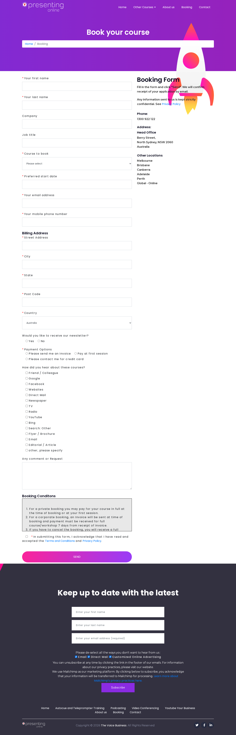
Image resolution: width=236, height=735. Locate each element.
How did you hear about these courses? (53, 367)
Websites (36, 390)
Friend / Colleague (43, 373)
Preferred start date (40, 176)
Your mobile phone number (46, 214)
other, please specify (46, 450)
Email (33, 439)
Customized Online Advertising (136, 657)
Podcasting (118, 708)
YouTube (35, 417)
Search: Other (40, 428)
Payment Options (38, 349)
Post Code (32, 294)
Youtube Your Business (180, 708)
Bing (32, 423)
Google (34, 378)
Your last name (36, 97)
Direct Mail (37, 395)
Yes (31, 341)
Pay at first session (93, 354)
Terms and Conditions (60, 541)
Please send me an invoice (50, 354)
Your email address (39, 195)
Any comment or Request (42, 459)
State (28, 275)
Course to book (36, 154)
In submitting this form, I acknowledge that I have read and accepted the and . (75, 539)
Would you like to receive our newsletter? (55, 336)
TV (31, 406)
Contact (204, 7)
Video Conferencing (145, 708)
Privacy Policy (92, 541)
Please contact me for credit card (56, 359)
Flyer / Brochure (42, 434)
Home (122, 7)
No (43, 341)
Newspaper (38, 401)
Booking (186, 7)
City (27, 256)
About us (168, 7)
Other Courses (143, 7)
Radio (33, 412)
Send (77, 557)
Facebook (36, 384)
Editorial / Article (42, 445)
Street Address (36, 238)
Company (29, 116)
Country (30, 313)
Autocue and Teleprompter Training (79, 708)
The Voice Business (113, 725)
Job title (29, 135)
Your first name (36, 78)
